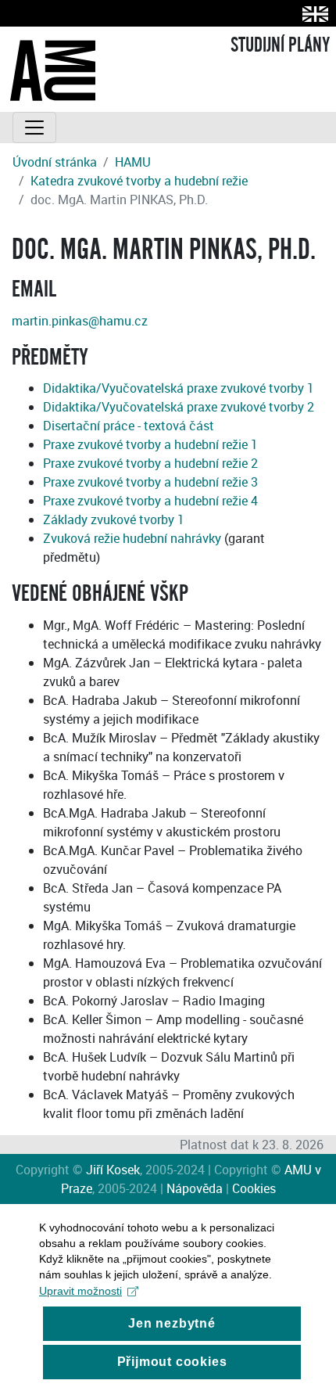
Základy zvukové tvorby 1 (113, 519)
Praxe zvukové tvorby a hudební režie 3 (150, 482)
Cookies (254, 1188)
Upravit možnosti (80, 1291)
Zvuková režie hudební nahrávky (132, 538)
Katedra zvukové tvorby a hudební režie (139, 180)
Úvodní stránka (55, 162)
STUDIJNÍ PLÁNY (280, 45)
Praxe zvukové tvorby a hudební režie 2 (150, 463)
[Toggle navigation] (34, 127)
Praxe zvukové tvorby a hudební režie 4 (150, 500)
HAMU (133, 162)
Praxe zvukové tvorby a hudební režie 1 (150, 444)
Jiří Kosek (113, 1169)
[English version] (312, 14)
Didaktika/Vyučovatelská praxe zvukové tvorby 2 (178, 406)
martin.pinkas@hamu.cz (80, 320)
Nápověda (194, 1188)
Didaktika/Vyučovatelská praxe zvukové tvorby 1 (178, 388)
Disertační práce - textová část (128, 425)
